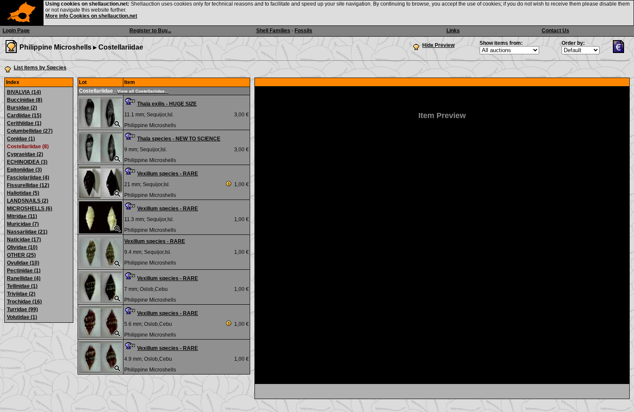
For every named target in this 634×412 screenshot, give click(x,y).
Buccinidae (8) (24, 100)
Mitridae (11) (22, 216)
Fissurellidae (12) (28, 185)
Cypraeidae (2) (25, 154)
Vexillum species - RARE (167, 174)
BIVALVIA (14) (24, 92)
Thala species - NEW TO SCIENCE (178, 139)
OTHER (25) (21, 255)
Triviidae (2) (21, 294)
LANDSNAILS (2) (27, 201)
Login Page (16, 31)
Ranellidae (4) (24, 278)
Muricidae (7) (23, 224)
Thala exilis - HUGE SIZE (167, 104)
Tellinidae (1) (22, 286)
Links (453, 31)
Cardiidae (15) (24, 115)
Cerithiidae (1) (24, 123)
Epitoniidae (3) (24, 170)
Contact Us (555, 31)
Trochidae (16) (24, 302)
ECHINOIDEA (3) (27, 162)
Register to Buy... (150, 31)
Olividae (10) (22, 247)
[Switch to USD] (620, 51)
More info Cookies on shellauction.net (91, 16)
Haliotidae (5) (23, 193)
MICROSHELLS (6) (29, 209)
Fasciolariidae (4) (28, 178)
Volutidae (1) (22, 317)
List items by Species (40, 68)
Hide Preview (438, 45)
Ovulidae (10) (23, 263)
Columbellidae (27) (30, 131)
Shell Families (273, 31)
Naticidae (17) (24, 240)
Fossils (303, 31)
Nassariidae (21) (27, 232)
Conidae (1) (21, 139)
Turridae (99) (22, 309)
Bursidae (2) (22, 108)
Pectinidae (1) (24, 271)
